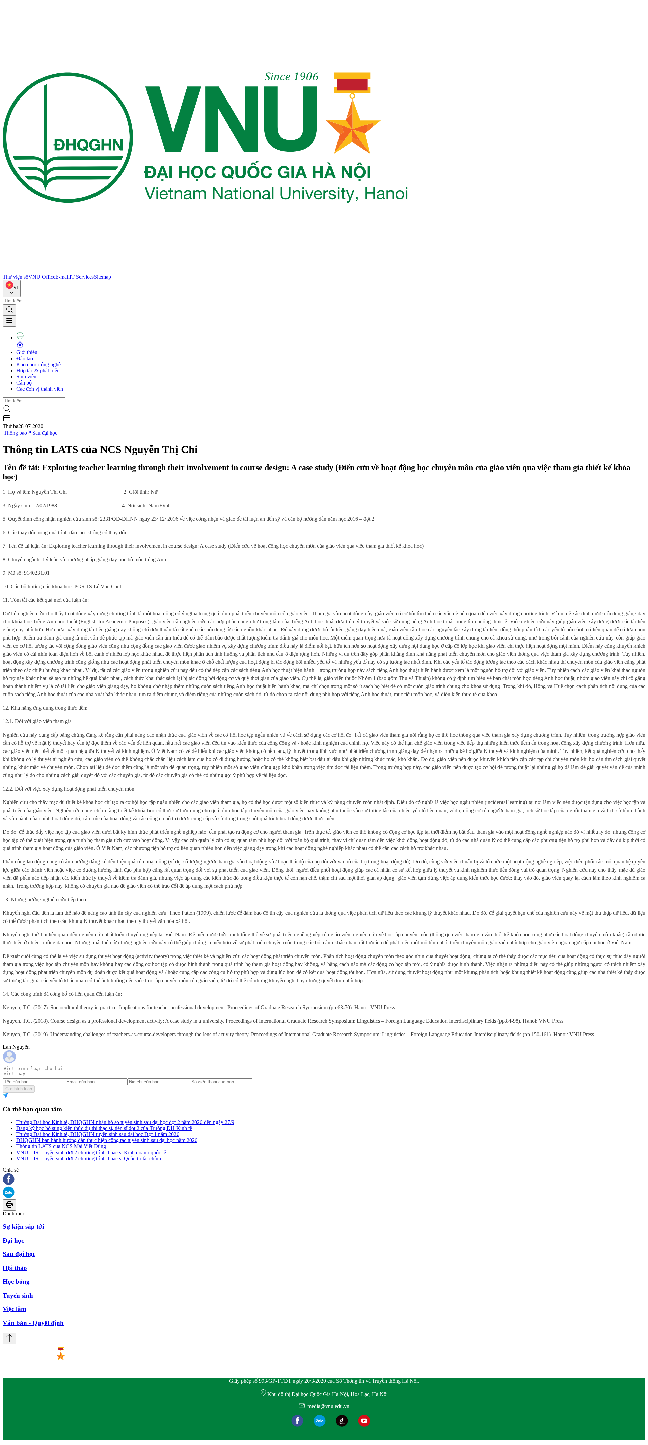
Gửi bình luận (18, 1089)
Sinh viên (26, 376)
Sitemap (102, 277)
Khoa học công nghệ (38, 364)
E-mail (62, 277)
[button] (324, 1179)
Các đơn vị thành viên (39, 389)
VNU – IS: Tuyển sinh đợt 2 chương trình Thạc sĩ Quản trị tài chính (88, 1158)
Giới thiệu (26, 352)
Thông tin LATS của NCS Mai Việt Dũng (61, 1146)
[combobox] (12, 288)
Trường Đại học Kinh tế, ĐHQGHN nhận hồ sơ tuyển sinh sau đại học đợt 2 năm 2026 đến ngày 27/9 (125, 1122)
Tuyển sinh (18, 1295)
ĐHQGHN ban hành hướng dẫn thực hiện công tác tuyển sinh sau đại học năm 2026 (106, 1140)
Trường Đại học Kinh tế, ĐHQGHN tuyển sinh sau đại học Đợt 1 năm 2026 (97, 1134)
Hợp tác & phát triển (38, 370)
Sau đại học (44, 433)
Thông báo (15, 433)
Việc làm (14, 1308)
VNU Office (41, 277)
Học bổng (16, 1281)
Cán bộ (24, 383)
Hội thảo (15, 1267)
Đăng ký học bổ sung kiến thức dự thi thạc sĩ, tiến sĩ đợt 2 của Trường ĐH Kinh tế (104, 1128)
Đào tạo (24, 358)
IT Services (82, 277)
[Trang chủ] (205, 271)
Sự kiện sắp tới (23, 1226)
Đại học (13, 1240)
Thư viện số (15, 277)
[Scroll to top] (9, 1338)
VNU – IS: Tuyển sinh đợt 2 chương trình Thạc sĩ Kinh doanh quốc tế (91, 1152)
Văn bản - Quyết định (33, 1322)
